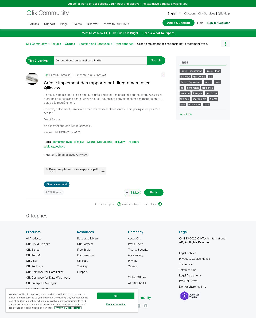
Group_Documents (99, 141)
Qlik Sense (33, 249)
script (208, 82)
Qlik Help (224, 13)
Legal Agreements (190, 275)
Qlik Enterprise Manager (41, 283)
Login (112, 3)
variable (185, 93)
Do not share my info (193, 286)
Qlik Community (36, 44)
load (206, 104)
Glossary (82, 260)
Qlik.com (190, 13)
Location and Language (94, 44)
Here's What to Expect (158, 33)
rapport (134, 141)
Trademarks (186, 264)
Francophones (123, 44)
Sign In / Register (218, 23)
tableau (184, 98)
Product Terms (188, 281)
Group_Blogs (212, 70)
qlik (210, 76)
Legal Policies (187, 253)
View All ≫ (186, 114)
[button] (163, 74)
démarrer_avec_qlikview (68, 141)
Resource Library (88, 238)
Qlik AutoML (33, 255)
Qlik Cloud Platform (38, 244)
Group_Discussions (191, 70)
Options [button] (225, 43)
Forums (56, 44)
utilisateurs (194, 104)
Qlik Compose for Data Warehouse (48, 277)
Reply (154, 192)
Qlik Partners (85, 244)
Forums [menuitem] (34, 24)
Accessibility (135, 255)
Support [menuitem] (49, 24)
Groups (70, 44)
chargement (199, 98)
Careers (133, 266)
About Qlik (134, 238)
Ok (115, 295)
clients (213, 98)
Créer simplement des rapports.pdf (73, 169)
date (217, 82)
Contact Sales (137, 282)
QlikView (31, 260)
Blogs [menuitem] (64, 24)
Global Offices (137, 277)
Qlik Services (206, 13)
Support (82, 272)
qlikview (120, 141)
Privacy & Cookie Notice (194, 258)
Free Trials (83, 249)
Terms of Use (187, 270)
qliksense (207, 87)
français (197, 93)
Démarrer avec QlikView (71, 154)
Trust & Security (138, 249)
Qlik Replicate (34, 266)
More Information (116, 304)
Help (200, 23)
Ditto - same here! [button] (56, 184)
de (182, 87)
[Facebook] (145, 305)
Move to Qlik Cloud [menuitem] (116, 24)
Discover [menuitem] (93, 24)
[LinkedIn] (138, 305)
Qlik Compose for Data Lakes (45, 272)
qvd (182, 104)
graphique (212, 93)
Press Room (135, 244)
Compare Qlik (85, 255)
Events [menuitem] (77, 24)
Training (82, 266)
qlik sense (199, 76)
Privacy (132, 260)
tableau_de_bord (54, 146)
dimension (193, 87)
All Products (33, 238)
